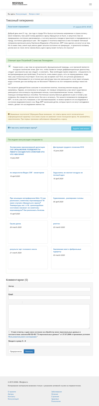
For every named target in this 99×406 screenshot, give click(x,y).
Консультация (21, 14)
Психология (56, 401)
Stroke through (19, 303)
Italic (13, 303)
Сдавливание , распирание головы (68, 198)
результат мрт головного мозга (23, 249)
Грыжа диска (15, 223)
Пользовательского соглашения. (22, 336)
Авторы (11, 394)
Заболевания (56, 391)
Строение (55, 396)
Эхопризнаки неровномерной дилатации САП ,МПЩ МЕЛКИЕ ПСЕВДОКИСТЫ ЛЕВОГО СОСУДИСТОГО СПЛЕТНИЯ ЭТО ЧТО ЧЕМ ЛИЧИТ (27, 150)
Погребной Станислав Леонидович (37, 60)
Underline (16, 303)
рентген (56, 223)
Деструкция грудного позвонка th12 (68, 147)
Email (10, 294)
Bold (10, 303)
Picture (34, 303)
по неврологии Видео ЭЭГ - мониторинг (27, 172)
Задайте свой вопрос (81, 128)
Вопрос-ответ (34, 14)
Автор (11, 286)
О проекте (12, 391)
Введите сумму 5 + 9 (17, 341)
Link (31, 303)
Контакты (11, 396)
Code (28, 303)
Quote (25, 303)
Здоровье (55, 399)
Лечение (54, 394)
